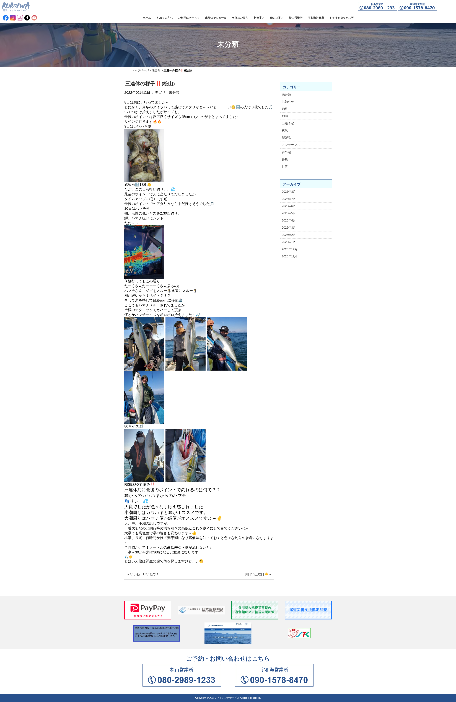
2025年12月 (289, 249)
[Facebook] (6, 18)
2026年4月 (289, 220)
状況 (285, 130)
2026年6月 (289, 206)
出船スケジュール (216, 17)
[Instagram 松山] (13, 18)
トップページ (140, 70)
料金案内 (259, 17)
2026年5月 (289, 213)
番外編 (286, 152)
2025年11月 (289, 256)
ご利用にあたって (189, 17)
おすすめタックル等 (342, 17)
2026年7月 (289, 199)
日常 (285, 166)
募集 (285, 159)
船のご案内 (276, 17)
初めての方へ (165, 17)
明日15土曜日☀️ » (258, 574)
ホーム (147, 17)
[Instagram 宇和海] (20, 18)
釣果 (285, 109)
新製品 (286, 137)
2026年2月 (289, 235)
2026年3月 (289, 227)
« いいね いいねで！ (143, 574)
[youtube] (34, 18)
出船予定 (288, 123)
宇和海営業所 (316, 17)
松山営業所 (295, 17)
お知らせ (288, 101)
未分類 (156, 70)
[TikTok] (27, 18)
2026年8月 (289, 191)
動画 (285, 116)
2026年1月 (289, 242)
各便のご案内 (240, 17)
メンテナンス (291, 145)
